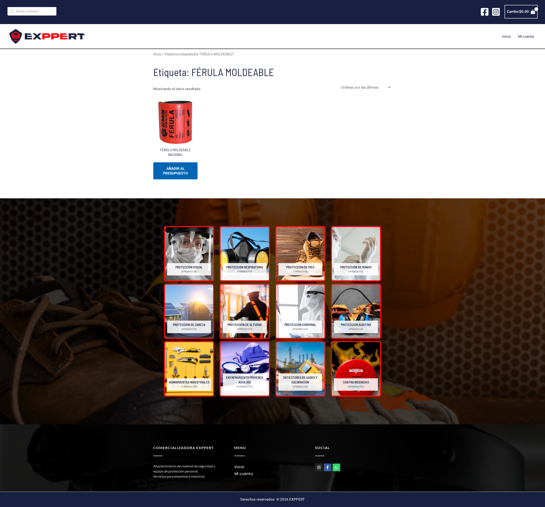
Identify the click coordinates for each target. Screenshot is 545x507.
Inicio (506, 36)
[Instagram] (496, 11)
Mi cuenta (526, 36)
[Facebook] (484, 11)
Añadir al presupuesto (175, 170)
